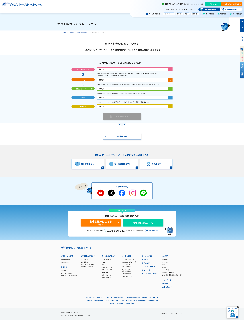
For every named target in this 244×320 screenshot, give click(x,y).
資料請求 (165, 283)
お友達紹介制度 (126, 274)
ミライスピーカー (107, 275)
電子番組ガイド (86, 262)
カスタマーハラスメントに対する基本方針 (133, 300)
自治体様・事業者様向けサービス (172, 275)
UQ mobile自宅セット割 (129, 262)
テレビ (104, 262)
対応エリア (193, 9)
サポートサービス (107, 270)
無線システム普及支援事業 (69, 276)
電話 (103, 265)
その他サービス (106, 277)
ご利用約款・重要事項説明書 (94, 300)
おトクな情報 (210, 14)
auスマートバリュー (128, 259)
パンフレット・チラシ (173, 9)
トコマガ (145, 270)
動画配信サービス (107, 267)
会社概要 (165, 259)
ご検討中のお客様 (67, 256)
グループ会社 (166, 270)
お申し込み (166, 287)
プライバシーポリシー (111, 300)
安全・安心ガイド (119, 297)
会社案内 (165, 256)
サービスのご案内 (108, 256)
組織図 (164, 267)
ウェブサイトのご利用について (95, 297)
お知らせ (64, 267)
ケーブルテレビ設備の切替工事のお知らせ (87, 265)
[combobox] (135, 69)
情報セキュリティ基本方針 (150, 297)
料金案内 (223, 14)
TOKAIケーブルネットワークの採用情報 (122, 303)
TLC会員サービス (127, 276)
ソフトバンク (127, 265)
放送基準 (109, 297)
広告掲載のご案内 (153, 300)
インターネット (106, 259)
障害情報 (63, 270)
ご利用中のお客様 (87, 256)
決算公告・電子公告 (168, 272)
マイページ (84, 259)
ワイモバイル (129, 270)
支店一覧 (184, 9)
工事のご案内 (65, 262)
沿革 (163, 265)
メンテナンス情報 (66, 273)
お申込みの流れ (65, 259)
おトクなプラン (147, 256)
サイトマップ (166, 280)
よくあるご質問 (237, 14)
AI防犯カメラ (105, 272)
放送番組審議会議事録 (133, 297)
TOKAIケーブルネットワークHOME (72, 32)
